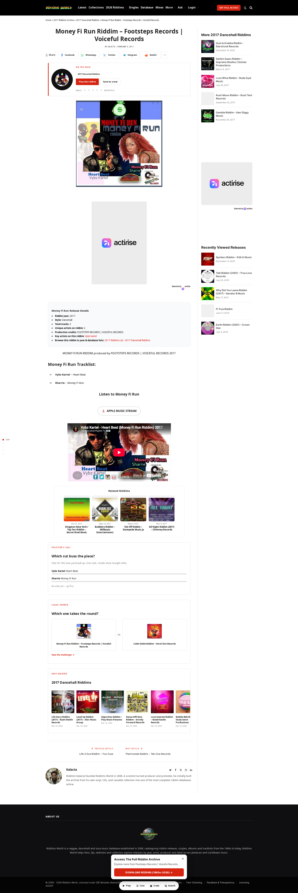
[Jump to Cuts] (3, 443)
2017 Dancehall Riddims (87, 20)
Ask (180, 7)
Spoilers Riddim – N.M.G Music (234, 257)
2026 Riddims (115, 7)
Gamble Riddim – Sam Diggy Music (232, 114)
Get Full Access (228, 7)
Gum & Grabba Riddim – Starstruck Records (230, 45)
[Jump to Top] (3, 439)
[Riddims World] (59, 8)
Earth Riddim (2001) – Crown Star (233, 326)
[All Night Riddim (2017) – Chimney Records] (162, 508)
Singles (134, 7)
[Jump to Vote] (3, 446)
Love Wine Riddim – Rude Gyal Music (233, 79)
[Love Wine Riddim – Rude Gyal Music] (207, 81)
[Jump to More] (3, 453)
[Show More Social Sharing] (164, 55)
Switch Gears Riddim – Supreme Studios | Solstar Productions (231, 62)
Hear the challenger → (63, 654)
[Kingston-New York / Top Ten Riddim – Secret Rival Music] (77, 508)
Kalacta (111, 46)
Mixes (160, 7)
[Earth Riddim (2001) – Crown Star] (207, 328)
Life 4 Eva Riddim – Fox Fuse (96, 753)
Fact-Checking (194, 882)
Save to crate (110, 81)
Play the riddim (87, 81)
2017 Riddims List (114, 340)
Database (147, 7)
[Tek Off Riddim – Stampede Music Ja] (133, 508)
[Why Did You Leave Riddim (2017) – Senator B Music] (207, 293)
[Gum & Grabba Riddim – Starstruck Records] (207, 46)
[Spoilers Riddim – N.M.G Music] (207, 259)
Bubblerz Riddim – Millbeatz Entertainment (105, 529)
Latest (82, 7)
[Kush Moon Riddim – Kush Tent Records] (207, 98)
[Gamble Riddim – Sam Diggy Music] (207, 115)
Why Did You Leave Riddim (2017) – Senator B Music (231, 292)
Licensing (244, 882)
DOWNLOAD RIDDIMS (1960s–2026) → (148, 872)
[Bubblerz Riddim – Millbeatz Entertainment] (105, 508)
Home (48, 20)
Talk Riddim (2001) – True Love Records (234, 274)
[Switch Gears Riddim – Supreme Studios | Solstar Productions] (207, 64)
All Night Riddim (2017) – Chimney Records (161, 528)
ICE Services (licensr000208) (111, 882)
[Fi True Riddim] (207, 310)
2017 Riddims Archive (63, 20)
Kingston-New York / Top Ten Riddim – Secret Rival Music (76, 529)
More (169, 7)
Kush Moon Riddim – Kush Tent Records (234, 97)
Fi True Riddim (224, 309)
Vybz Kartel (91, 336)
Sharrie (60, 382)
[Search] (250, 8)
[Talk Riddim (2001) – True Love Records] (207, 276)
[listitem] (63, 708)
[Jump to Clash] (3, 450)
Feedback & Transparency (220, 882)
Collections (96, 7)
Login (192, 7)
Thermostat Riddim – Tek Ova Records (148, 753)
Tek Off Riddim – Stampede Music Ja (133, 528)
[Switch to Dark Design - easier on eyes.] (245, 7)
